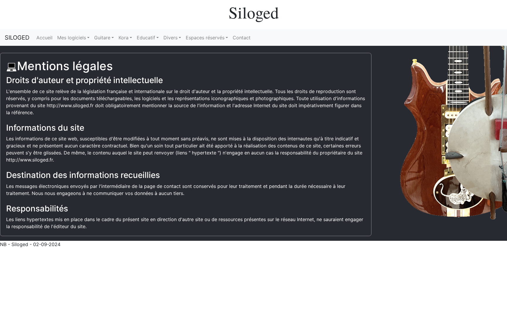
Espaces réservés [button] (205, 38)
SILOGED (17, 37)
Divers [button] (170, 38)
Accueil (44, 38)
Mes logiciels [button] (71, 38)
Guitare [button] (102, 38)
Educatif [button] (146, 38)
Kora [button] (124, 38)
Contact (242, 38)
